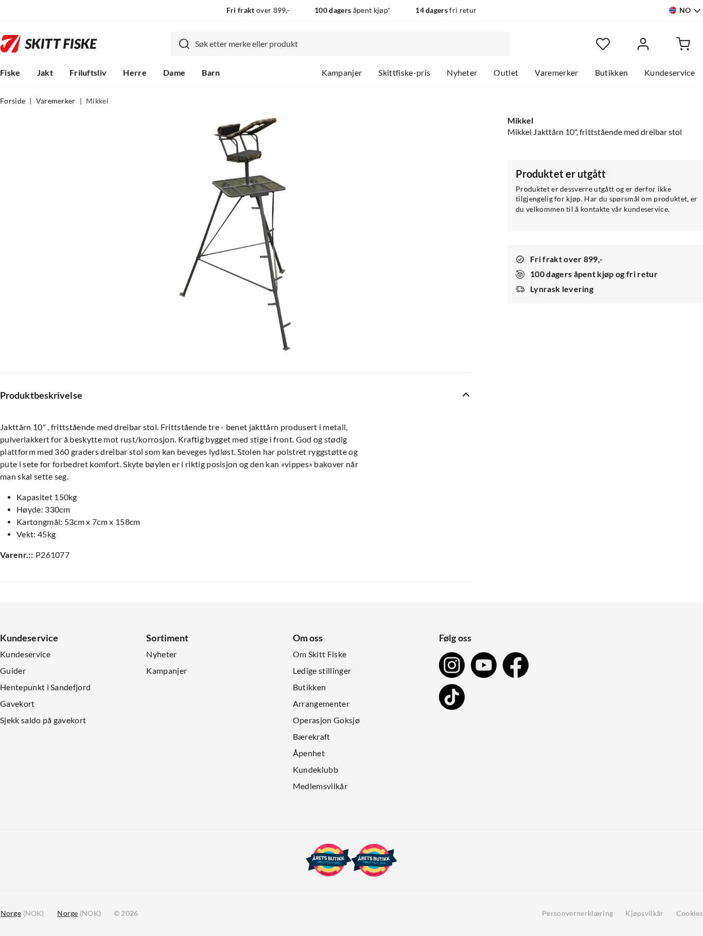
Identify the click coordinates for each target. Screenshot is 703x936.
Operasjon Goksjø (326, 720)
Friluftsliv (88, 72)
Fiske (10, 72)
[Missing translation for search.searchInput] (180, 44)
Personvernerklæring (577, 913)
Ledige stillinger (322, 670)
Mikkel (97, 101)
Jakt (45, 72)
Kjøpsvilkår (644, 913)
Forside (12, 101)
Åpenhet (309, 753)
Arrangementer (321, 703)
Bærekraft (311, 736)
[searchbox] (350, 43)
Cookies (689, 913)
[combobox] (340, 43)
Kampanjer (342, 72)
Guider (13, 670)
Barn (211, 72)
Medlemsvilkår (320, 786)
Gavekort (17, 703)
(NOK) (22, 913)
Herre (135, 72)
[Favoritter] (603, 44)
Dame (174, 72)
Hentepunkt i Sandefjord (45, 687)
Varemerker (556, 72)
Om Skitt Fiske (319, 654)
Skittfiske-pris (404, 72)
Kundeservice (669, 72)
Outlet (506, 72)
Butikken (611, 72)
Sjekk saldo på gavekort (43, 720)
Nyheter (462, 72)
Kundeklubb (315, 769)
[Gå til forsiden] (48, 44)
